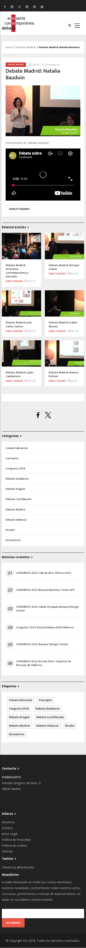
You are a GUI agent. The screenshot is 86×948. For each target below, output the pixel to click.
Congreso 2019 (15, 468)
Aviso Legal (9, 834)
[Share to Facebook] (38, 415)
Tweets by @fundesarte (18, 867)
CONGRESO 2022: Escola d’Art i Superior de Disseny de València (43, 663)
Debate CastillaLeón (19, 499)
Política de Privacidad (16, 840)
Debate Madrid (25, 47)
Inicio (9, 47)
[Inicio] (18, 23)
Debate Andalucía (17, 478)
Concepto (12, 458)
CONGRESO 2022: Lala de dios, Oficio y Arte (43, 573)
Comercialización (17, 448)
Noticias (7, 851)
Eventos (7, 828)
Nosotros (8, 822)
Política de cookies (14, 845)
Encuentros (13, 540)
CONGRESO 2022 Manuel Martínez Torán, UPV (45, 590)
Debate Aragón (15, 488)
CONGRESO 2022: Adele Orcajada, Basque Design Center (47, 608)
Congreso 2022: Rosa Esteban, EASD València (44, 627)
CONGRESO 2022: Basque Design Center (42, 644)
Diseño (10, 530)
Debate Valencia (16, 519)
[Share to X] (48, 415)
